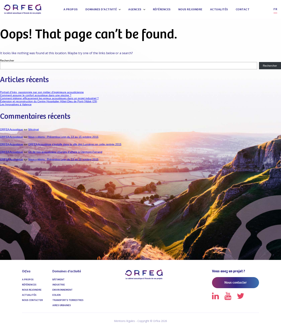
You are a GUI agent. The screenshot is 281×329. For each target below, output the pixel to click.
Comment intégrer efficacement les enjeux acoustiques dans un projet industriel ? (49, 98)
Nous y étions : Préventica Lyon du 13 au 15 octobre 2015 (63, 136)
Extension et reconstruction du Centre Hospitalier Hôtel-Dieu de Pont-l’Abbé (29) (48, 101)
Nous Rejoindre (190, 9)
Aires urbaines (61, 305)
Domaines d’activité (101, 9)
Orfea (26, 271)
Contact (243, 9)
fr (275, 9)
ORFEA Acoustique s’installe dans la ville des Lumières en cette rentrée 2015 (74, 144)
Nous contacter (32, 300)
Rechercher (7, 60)
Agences (134, 9)
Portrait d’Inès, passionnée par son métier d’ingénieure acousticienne (42, 92)
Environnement (62, 290)
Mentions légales (124, 321)
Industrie (58, 284)
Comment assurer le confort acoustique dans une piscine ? (35, 95)
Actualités (219, 9)
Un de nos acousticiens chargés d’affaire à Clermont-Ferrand (65, 151)
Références (162, 9)
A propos (70, 9)
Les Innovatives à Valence (16, 104)
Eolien (56, 295)
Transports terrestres (67, 300)
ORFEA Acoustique (11, 129)
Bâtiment (58, 279)
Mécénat (33, 129)
